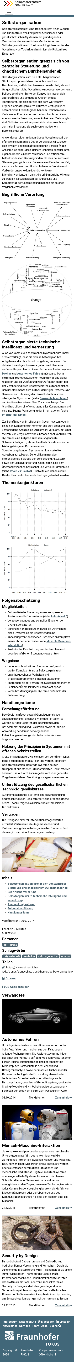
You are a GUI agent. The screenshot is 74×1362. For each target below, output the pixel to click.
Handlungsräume (18, 912)
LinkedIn (64, 1321)
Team (35, 1325)
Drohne (7, 373)
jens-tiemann (10, 945)
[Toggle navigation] (9, 11)
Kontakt (24, 1325)
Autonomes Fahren (29, 373)
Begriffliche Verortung (22, 892)
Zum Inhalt (62, 1097)
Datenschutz (27, 1321)
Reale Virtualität (20, 471)
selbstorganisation (47, 956)
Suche (54, 1325)
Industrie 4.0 (59, 616)
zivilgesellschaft (11, 956)
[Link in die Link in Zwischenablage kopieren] (4, 967)
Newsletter (10, 1325)
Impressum (10, 1321)
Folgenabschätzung (20, 908)
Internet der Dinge (14, 414)
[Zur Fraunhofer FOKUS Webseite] (32, 1338)
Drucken (10, 978)
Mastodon (47, 1321)
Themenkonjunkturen (21, 904)
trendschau (29, 956)
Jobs (44, 1325)
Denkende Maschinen (53, 398)
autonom (65, 956)
